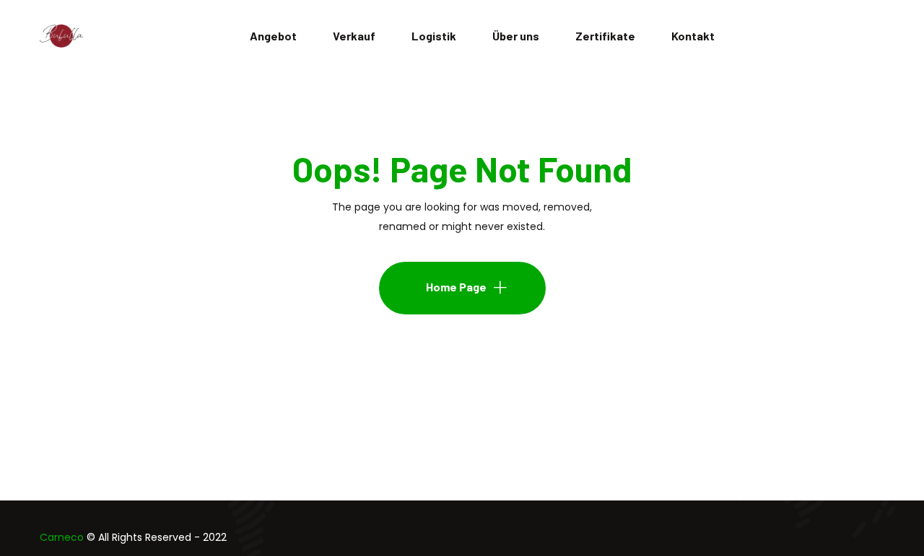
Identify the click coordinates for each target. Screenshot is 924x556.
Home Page (456, 287)
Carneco (62, 537)
